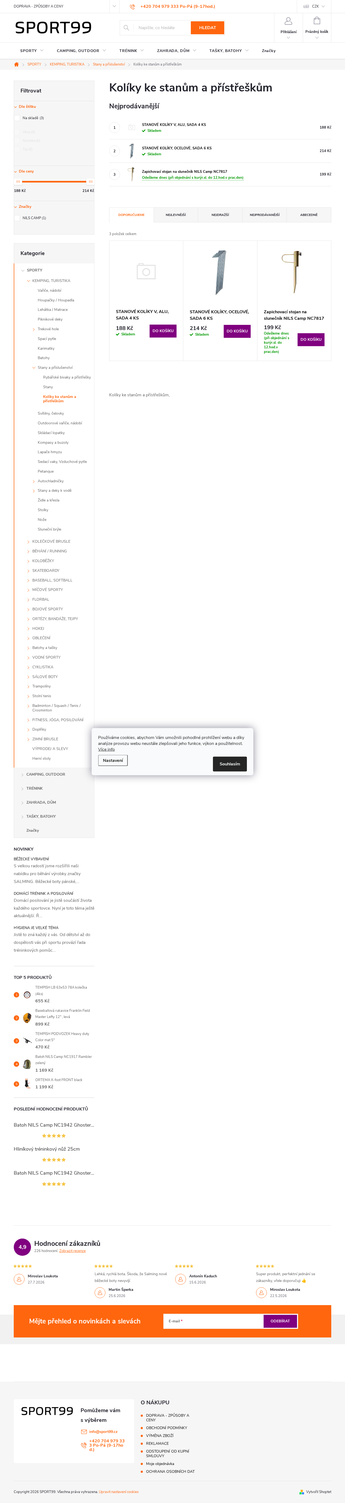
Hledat (207, 28)
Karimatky (46, 348)
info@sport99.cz (103, 1431)
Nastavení (113, 760)
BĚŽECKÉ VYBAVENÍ (31, 859)
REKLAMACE (157, 1443)
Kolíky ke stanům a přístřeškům (59, 399)
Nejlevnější (176, 215)
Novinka (31, 140)
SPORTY (34, 270)
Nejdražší (220, 215)
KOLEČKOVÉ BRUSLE (51, 541)
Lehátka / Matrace (53, 309)
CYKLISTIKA (42, 667)
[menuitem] (32, 51)
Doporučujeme (131, 215)
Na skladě (33, 118)
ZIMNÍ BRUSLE (45, 739)
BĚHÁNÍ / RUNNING (49, 551)
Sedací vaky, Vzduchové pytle (62, 461)
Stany (48, 387)
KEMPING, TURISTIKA (51, 280)
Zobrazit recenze (72, 1251)
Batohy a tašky (44, 647)
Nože (42, 519)
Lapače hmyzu (50, 452)
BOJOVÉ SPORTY (47, 609)
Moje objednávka (160, 1463)
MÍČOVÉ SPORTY (47, 589)
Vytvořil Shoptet (318, 1492)
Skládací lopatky (51, 432)
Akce (28, 132)
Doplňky (39, 729)
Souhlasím (230, 764)
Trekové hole (48, 329)
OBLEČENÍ (41, 638)
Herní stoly (41, 758)
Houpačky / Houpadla (56, 300)
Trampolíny (41, 686)
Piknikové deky (50, 319)
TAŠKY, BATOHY (41, 816)
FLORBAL (40, 599)
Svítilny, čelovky (51, 413)
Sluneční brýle (49, 529)
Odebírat (280, 1321)
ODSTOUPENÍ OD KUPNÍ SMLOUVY (167, 1454)
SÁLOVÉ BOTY (45, 676)
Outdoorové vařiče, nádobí (60, 423)
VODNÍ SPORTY (46, 657)
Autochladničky (51, 481)
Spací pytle (47, 338)
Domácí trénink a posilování (43, 893)
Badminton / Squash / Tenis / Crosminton (56, 708)
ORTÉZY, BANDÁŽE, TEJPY (55, 618)
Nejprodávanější (265, 215)
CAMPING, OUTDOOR (45, 774)
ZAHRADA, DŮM (41, 802)
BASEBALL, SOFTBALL (52, 580)
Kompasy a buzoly (53, 442)
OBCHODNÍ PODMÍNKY (166, 1427)
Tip (27, 149)
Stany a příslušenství (55, 367)
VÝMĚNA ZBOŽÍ (160, 1435)
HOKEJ (38, 628)
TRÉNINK (34, 788)
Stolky (43, 510)
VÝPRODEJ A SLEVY (50, 748)
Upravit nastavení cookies (119, 1492)
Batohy (44, 357)
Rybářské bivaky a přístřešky (67, 377)
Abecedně (309, 215)
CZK (315, 6)
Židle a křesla (48, 500)
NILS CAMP (34, 218)
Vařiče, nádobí (49, 290)
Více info (106, 749)
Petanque (46, 471)
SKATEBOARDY (45, 570)
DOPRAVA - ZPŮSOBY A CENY (38, 6)
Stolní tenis (41, 696)
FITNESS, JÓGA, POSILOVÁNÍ (58, 720)
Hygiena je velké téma (36, 927)
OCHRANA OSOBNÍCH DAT (170, 1471)
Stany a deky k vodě (54, 490)
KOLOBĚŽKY (43, 560)
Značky (32, 830)
